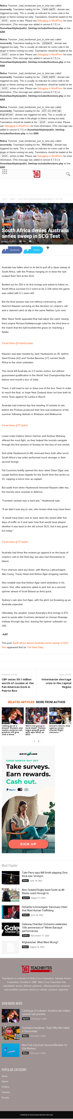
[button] (67, 174)
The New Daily (35, 647)
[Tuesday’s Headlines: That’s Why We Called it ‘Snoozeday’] (10, 1033)
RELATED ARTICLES (21, 702)
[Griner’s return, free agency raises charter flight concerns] (60, 715)
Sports (12, 199)
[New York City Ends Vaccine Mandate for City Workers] (10, 1050)
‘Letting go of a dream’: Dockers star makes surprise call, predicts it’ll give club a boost (12, 730)
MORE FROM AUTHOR (50, 702)
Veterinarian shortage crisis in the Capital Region (56, 683)
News (25, 880)
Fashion (6, 1092)
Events (26, 915)
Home (4, 199)
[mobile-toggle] (4, 174)
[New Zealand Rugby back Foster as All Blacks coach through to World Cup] (10, 895)
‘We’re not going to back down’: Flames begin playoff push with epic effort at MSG (36, 730)
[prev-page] (34, 741)
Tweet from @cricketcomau (17, 343)
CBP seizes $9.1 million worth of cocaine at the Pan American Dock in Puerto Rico (18, 684)
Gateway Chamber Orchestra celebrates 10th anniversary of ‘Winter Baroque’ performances (44, 927)
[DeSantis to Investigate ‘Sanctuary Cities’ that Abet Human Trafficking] (10, 912)
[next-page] (38, 741)
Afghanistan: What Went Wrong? (40, 942)
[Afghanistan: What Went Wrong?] (10, 947)
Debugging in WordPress (50, 20)
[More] (48, 250)
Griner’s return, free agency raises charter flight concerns (59, 729)
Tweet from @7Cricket (15, 425)
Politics (5, 1087)
